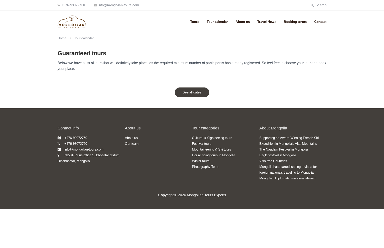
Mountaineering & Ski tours (211, 149)
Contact (320, 22)
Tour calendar (217, 22)
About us (243, 22)
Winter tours (201, 161)
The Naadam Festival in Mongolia (283, 149)
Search (320, 5)
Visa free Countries (273, 161)
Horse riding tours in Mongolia (213, 155)
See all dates (192, 92)
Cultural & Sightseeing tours (212, 138)
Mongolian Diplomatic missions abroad (287, 178)
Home (62, 38)
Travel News (266, 22)
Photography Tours (205, 167)
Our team (132, 143)
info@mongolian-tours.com (118, 5)
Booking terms (295, 22)
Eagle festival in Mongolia (277, 155)
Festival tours (202, 143)
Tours (194, 22)
